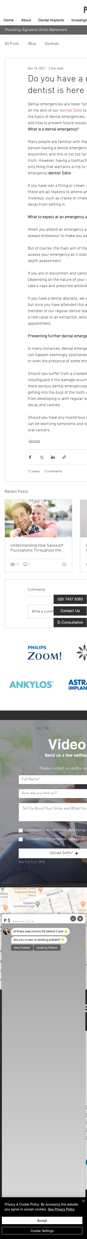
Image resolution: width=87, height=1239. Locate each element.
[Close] (80, 1203)
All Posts (12, 44)
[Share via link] (64, 457)
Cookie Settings (42, 1230)
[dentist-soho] (38, 518)
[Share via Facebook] (30, 457)
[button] (26, 20)
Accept (42, 1220)
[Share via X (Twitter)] (41, 457)
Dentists (52, 44)
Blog (32, 44)
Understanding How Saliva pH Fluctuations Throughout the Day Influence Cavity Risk (36, 548)
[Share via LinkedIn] (53, 457)
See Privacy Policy (61, 1209)
